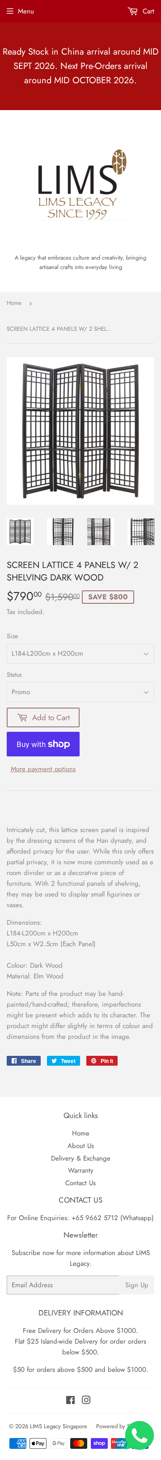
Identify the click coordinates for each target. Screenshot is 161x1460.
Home (14, 303)
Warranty (80, 1170)
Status (14, 674)
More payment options (43, 769)
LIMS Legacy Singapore (58, 1426)
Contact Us (80, 1183)
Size (12, 636)
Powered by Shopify (120, 1426)
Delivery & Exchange (80, 1158)
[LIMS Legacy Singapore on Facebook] (70, 1401)
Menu (26, 11)
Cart (147, 11)
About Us (81, 1146)
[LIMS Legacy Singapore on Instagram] (86, 1401)
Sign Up (136, 1285)
